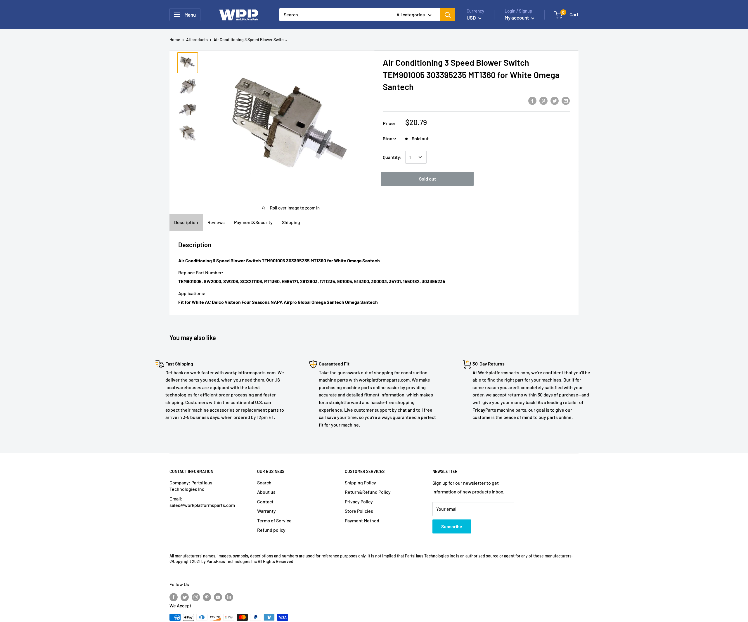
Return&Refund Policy (368, 492)
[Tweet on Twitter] (554, 100)
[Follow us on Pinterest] (207, 596)
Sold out (427, 178)
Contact (265, 501)
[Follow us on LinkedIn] (229, 596)
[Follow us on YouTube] (218, 596)
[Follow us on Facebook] (173, 596)
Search (264, 482)
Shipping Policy (360, 482)
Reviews (216, 222)
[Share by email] (566, 100)
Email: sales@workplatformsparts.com (202, 502)
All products (197, 39)
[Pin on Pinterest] (543, 100)
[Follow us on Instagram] (196, 596)
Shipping (291, 222)
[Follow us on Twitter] (185, 596)
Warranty (266, 511)
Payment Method (362, 520)
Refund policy (271, 530)
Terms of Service (274, 520)
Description (186, 222)
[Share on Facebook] (532, 100)
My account (517, 17)
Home (174, 39)
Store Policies (359, 511)
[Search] (447, 14)
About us (266, 492)
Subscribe (451, 526)
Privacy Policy (359, 501)
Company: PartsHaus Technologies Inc (190, 486)
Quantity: (392, 157)
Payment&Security (253, 222)
